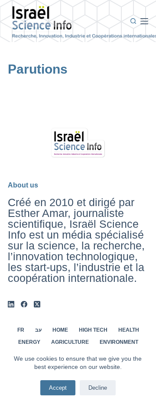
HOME (60, 330)
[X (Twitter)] (37, 304)
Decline (97, 388)
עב (38, 330)
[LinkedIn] (11, 304)
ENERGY (29, 342)
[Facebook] (24, 304)
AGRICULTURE (70, 342)
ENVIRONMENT (119, 342)
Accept (58, 388)
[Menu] (144, 21)
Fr (20, 330)
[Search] (133, 21)
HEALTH (128, 330)
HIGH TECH (93, 330)
